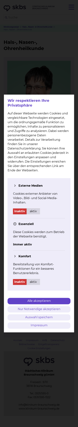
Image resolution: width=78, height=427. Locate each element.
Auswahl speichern (39, 317)
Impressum (39, 325)
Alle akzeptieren (39, 301)
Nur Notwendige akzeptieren (39, 309)
